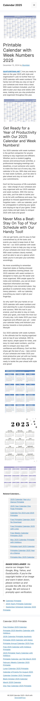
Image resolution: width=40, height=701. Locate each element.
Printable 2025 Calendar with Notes (18, 640)
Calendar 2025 (12, 5)
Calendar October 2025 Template (17, 675)
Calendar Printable (13, 601)
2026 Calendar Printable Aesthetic (17, 637)
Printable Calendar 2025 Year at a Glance (22, 551)
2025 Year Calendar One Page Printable (20, 507)
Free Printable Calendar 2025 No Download (22, 521)
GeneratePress (20, 698)
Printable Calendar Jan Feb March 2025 (19, 659)
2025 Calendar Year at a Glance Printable (20, 500)
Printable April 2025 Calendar (22, 546)
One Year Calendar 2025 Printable (17, 686)
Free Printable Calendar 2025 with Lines (22, 527)
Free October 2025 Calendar (15, 627)
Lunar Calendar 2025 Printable (15, 669)
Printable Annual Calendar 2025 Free (18, 643)
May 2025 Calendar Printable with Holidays (22, 541)
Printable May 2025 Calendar (22, 557)
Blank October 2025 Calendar (15, 679)
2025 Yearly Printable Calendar (18, 604)
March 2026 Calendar (12, 682)
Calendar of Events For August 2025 (18, 672)
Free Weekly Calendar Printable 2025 (19, 534)
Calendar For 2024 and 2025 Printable (22, 514)
